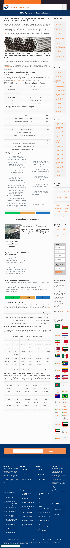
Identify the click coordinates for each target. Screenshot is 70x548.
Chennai (58, 191)
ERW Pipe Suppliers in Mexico (60, 174)
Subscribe (50, 451)
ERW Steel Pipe (7, 66)
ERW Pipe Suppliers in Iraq (60, 159)
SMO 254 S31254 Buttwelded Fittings (10, 531)
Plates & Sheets (59, 27)
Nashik (58, 205)
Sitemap (62, 539)
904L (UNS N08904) (26, 479)
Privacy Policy (46, 539)
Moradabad (66, 205)
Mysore (66, 208)
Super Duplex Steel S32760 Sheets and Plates (28, 501)
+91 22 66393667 (55, 484)
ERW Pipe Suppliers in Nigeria (60, 170)
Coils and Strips (41, 479)
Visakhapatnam (58, 216)
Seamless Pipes (57, 509)
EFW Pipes (56, 514)
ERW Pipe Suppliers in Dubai (60, 147)
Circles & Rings (41, 477)
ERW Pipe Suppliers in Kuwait (60, 132)
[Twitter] (62, 2)
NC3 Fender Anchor (60, 59)
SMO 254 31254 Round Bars (59, 110)
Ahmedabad (58, 197)
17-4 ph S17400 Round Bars (59, 103)
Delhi (66, 197)
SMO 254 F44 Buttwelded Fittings (11, 528)
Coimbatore (58, 208)
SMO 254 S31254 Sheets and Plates (27, 521)
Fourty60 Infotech (39, 539)
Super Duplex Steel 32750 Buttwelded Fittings (11, 524)
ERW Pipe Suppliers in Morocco (60, 155)
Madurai (58, 214)
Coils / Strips (59, 33)
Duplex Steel (25, 469)
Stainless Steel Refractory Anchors (60, 47)
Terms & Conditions (54, 539)
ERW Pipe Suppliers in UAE (60, 163)
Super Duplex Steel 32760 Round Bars (60, 91)
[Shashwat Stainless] (16, 7)
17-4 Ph (23, 474)
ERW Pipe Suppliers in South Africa (60, 167)
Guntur (58, 194)
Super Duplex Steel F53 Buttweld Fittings (11, 512)
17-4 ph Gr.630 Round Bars (59, 99)
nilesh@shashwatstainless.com (59, 491)
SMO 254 (24, 477)
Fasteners (58, 43)
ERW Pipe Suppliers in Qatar (60, 143)
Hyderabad (66, 191)
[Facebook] (60, 2)
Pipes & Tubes (59, 22)
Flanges (58, 36)
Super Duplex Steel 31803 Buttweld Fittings (11, 504)
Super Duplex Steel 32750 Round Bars (60, 87)
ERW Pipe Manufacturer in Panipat (31, 22)
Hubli (66, 214)
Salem (58, 200)
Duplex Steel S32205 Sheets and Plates (26, 498)
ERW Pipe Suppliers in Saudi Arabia (60, 124)
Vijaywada (66, 200)
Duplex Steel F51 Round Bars (60, 79)
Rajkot (58, 202)
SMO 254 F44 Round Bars (59, 107)
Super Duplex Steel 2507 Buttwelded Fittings (11, 516)
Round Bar (58, 24)
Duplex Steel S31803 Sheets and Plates (26, 494)
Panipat (66, 202)
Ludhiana (57, 232)
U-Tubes (56, 506)
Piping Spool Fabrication (59, 51)
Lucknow (58, 211)
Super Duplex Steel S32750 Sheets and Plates (28, 505)
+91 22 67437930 (20, 1)
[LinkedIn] (64, 2)
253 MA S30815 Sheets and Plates (27, 525)
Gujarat (66, 211)
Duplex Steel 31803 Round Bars (60, 75)
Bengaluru (58, 188)
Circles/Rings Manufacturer (59, 30)
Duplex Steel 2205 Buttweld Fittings (10, 496)
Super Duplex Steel (26, 471)
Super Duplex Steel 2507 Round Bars (60, 95)
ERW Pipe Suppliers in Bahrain (60, 139)
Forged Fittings (59, 41)
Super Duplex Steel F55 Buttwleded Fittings (11, 508)
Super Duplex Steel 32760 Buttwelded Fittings (11, 520)
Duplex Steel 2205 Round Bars (60, 72)
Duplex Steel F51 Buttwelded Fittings (10, 500)
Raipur (64, 229)
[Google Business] (66, 2)
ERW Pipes (56, 511)
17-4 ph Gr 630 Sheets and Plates (27, 517)
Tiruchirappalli (66, 216)
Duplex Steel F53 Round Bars (60, 83)
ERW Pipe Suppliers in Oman (60, 128)
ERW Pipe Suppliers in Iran (60, 135)
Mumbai (66, 188)
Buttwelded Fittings (60, 38)
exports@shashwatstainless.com (33, 1)
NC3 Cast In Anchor (60, 56)
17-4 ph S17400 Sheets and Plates (27, 513)
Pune (66, 194)
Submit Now (58, 272)
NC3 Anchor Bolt (60, 53)
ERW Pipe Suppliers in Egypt (60, 151)
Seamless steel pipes (18, 80)
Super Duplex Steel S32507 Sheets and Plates (28, 509)
